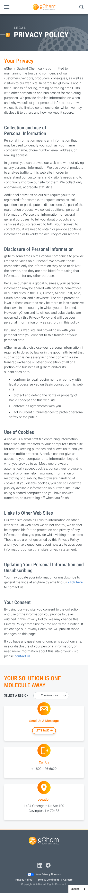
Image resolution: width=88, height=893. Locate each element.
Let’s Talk (42, 730)
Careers (68, 879)
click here (75, 582)
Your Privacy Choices (48, 874)
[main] (44, 422)
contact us (22, 656)
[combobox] (78, 889)
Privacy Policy (23, 879)
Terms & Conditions (47, 879)
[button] (6, 7)
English (75, 889)
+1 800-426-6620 (43, 769)
